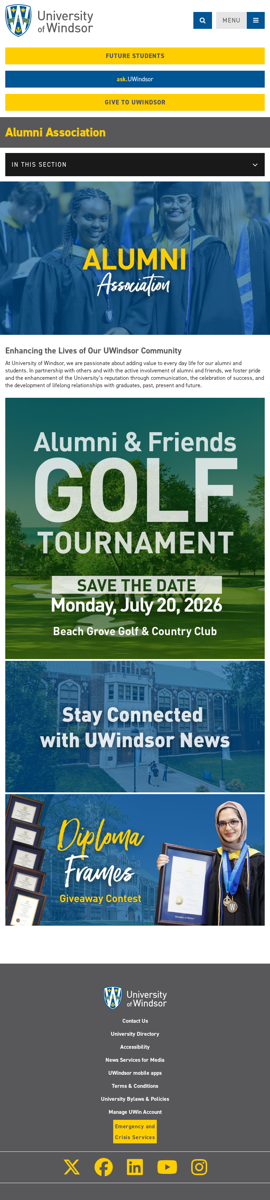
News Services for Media (135, 1060)
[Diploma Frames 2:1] (135, 859)
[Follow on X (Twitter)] (71, 1172)
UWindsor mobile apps (135, 1073)
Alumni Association (55, 132)
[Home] (49, 20)
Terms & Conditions (135, 1086)
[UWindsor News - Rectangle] (135, 726)
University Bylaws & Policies (135, 1099)
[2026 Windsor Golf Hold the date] (135, 527)
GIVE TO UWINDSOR (135, 102)
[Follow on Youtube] (167, 1172)
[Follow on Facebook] (103, 1172)
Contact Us (135, 1021)
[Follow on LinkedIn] (134, 1172)
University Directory (135, 1034)
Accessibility (135, 1047)
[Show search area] (202, 20)
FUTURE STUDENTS (135, 56)
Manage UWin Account (135, 1112)
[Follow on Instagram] (199, 1172)
